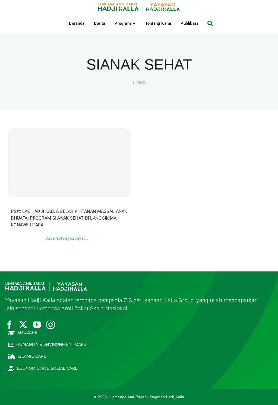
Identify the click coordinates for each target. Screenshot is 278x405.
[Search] (208, 23)
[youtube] (37, 325)
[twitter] (23, 325)
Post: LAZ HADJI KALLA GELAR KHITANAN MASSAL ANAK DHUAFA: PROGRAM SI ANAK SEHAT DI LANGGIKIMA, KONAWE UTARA (69, 218)
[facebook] (9, 325)
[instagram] (50, 325)
